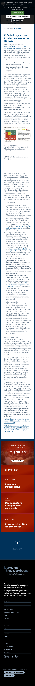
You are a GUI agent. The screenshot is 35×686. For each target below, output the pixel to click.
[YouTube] (12, 656)
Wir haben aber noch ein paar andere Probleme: (17, 285)
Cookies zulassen (18, 12)
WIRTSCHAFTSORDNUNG (11, 612)
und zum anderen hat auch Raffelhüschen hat (18, 227)
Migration (17, 28)
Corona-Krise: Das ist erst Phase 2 (16, 525)
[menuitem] (14, 672)
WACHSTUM (7, 607)
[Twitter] (5, 656)
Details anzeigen (18, 20)
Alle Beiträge (17, 460)
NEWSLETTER (8, 649)
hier (25, 595)
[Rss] (8, 656)
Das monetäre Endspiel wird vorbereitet (13, 505)
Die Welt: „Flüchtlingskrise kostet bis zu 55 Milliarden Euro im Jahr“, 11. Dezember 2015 (17, 421)
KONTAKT (7, 652)
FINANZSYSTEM (8, 610)
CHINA (6, 631)
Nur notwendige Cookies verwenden (18, 16)
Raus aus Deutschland (12, 485)
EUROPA (6, 634)
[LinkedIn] (16, 656)
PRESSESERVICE (9, 646)
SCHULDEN (7, 604)
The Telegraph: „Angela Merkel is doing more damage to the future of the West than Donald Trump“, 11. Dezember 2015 (16, 428)
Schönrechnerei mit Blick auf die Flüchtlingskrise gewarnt (15, 47)
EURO (5, 615)
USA (5, 628)
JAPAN (6, 637)
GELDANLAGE (8, 618)
